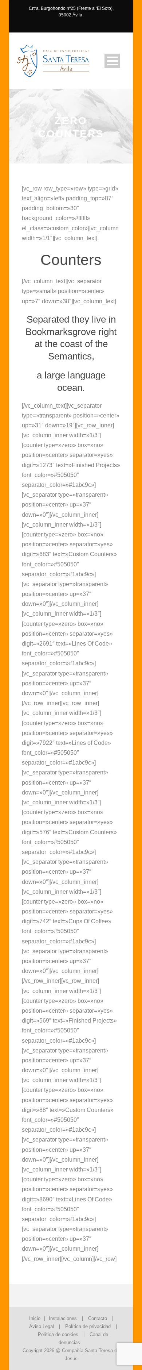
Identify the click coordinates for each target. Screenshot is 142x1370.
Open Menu (112, 61)
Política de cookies (58, 1334)
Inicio (34, 1318)
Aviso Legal (41, 1326)
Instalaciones (63, 1318)
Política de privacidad (88, 1326)
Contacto (97, 1318)
